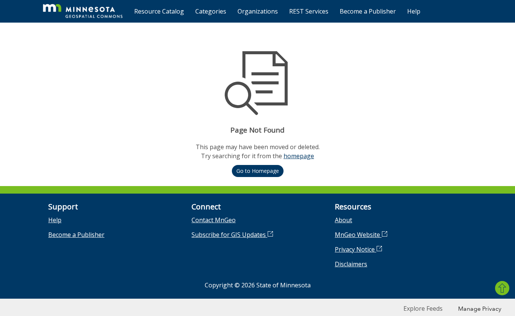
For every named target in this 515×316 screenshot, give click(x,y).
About (343, 220)
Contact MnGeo (214, 220)
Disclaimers (351, 264)
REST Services (308, 11)
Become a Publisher (368, 11)
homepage (299, 156)
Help (413, 11)
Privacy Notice (355, 249)
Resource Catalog (159, 11)
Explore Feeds (423, 308)
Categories (210, 11)
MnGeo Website (358, 235)
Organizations (258, 11)
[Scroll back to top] (502, 288)
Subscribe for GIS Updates (229, 235)
